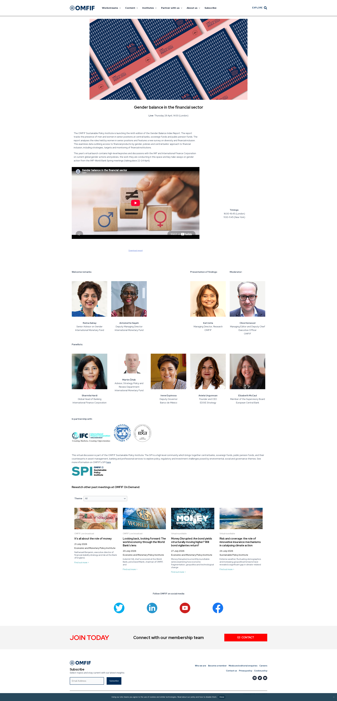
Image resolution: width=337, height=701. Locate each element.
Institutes (148, 8)
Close (221, 697)
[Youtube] (265, 678)
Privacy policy (245, 670)
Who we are (200, 665)
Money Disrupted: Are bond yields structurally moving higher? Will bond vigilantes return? (191, 542)
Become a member (217, 665)
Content (130, 8)
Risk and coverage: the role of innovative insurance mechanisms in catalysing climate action (240, 542)
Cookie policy (260, 670)
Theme (78, 498)
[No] (333, 697)
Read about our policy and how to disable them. (197, 697)
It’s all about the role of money (93, 538)
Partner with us (170, 8)
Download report (136, 250)
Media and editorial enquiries (243, 665)
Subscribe (210, 8)
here (108, 462)
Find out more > (81, 562)
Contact (247, 637)
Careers (263, 665)
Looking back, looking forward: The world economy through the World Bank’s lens (144, 542)
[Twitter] (260, 678)
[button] (119, 8)
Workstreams (110, 8)
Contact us (231, 670)
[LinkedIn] (254, 678)
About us (192, 8)
